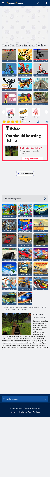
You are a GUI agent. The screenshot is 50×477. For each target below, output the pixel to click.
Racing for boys (9, 309)
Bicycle (43, 307)
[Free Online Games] (14, 3)
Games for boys (21, 307)
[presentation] (3, 112)
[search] (45, 399)
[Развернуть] (47, 122)
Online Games (9, 307)
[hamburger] (3, 3)
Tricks (19, 309)
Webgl (26, 309)
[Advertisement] (22, 25)
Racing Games (34, 307)
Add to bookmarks (26, 174)
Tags (30, 412)
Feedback (36, 412)
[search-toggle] (38, 3)
